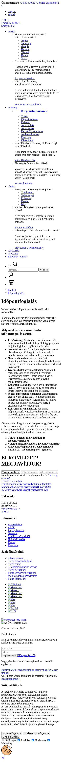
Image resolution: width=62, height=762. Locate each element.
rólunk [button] (11, 186)
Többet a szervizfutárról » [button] (28, 104)
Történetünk (27, 192)
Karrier (25, 201)
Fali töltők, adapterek (32, 131)
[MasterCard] (15, 587)
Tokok (24, 116)
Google (25, 46)
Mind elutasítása (11, 737)
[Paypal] (13, 608)
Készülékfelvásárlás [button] (25, 160)
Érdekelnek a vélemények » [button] (29, 247)
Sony (24, 58)
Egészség (26, 137)
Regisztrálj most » (10, 678)
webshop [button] (12, 107)
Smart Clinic (7, 25)
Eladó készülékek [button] (24, 183)
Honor (24, 55)
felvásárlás (13, 250)
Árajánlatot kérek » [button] (25, 78)
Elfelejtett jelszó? (26, 655)
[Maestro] (13, 590)
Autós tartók (27, 128)
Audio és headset (30, 134)
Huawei (25, 49)
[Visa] (11, 599)
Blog (23, 204)
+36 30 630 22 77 (29, 2)
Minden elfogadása (12, 733)
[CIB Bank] (14, 584)
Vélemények (27, 195)
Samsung (26, 43)
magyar (12, 11)
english (11, 14)
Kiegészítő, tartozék (34, 111)
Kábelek (25, 122)
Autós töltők (27, 125)
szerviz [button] (11, 31)
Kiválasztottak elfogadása (36, 733)
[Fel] (3, 759)
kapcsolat (13, 253)
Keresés (44, 270)
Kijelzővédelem (29, 119)
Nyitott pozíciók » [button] (24, 227)
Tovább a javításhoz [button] (11, 481)
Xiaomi (25, 52)
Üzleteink (26, 198)
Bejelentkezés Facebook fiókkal (18, 669)
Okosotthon (27, 140)
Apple (24, 40)
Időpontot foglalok (17, 256)
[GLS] (12, 611)
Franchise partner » (11, 22)
